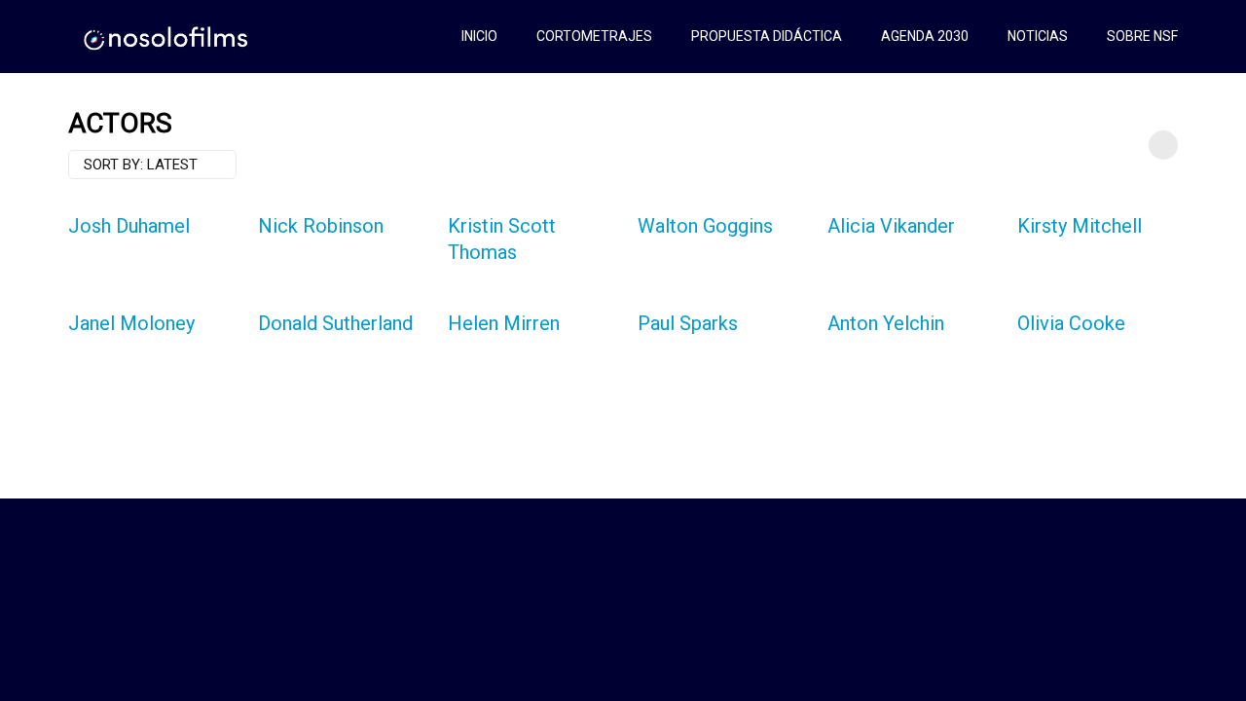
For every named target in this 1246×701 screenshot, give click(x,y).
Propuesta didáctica (766, 36)
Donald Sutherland (335, 323)
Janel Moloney (131, 323)
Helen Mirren (504, 323)
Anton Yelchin (885, 323)
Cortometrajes (594, 36)
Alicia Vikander (891, 226)
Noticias (1038, 36)
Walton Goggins (705, 226)
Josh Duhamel (129, 226)
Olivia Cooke (1071, 323)
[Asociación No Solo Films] (167, 36)
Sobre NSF (1142, 36)
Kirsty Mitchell (1079, 226)
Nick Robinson (321, 226)
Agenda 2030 (925, 36)
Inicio (479, 36)
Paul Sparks (688, 323)
